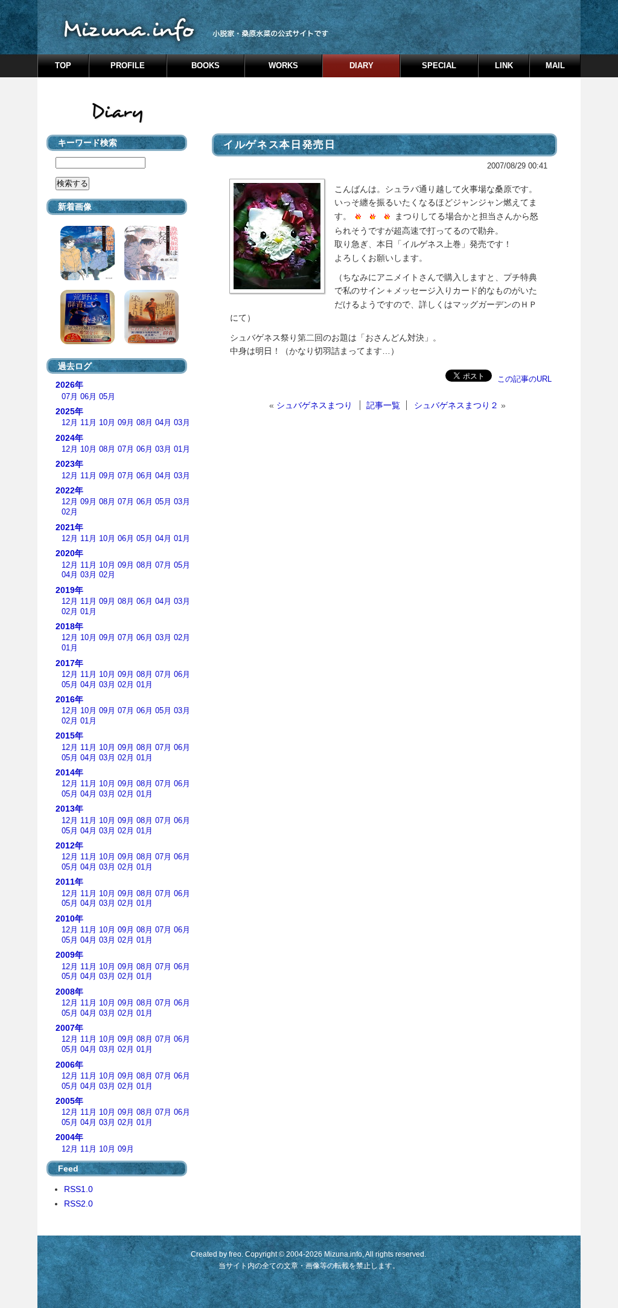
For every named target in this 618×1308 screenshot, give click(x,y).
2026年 (69, 385)
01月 (182, 449)
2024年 (69, 438)
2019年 (69, 590)
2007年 (69, 1028)
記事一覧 (383, 405)
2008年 (69, 991)
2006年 (69, 1064)
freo (235, 1254)
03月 (182, 422)
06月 (88, 397)
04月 (163, 422)
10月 (107, 422)
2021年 (69, 527)
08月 (144, 422)
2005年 (69, 1101)
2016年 (69, 699)
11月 (88, 422)
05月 (107, 397)
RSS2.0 (78, 1203)
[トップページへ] (309, 27)
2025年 (69, 411)
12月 (70, 422)
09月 (126, 422)
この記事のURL (524, 378)
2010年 (69, 918)
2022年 (69, 490)
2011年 (69, 881)
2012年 (69, 845)
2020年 (69, 553)
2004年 (69, 1137)
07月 (70, 397)
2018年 (69, 626)
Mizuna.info (343, 1254)
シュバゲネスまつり (314, 405)
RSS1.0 (78, 1189)
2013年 (69, 808)
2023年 (69, 464)
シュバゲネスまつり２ (456, 405)
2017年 (69, 663)
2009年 (69, 955)
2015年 (69, 735)
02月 (70, 512)
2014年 (69, 772)
